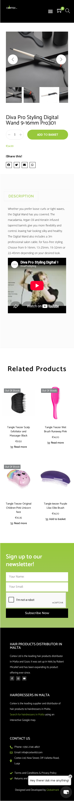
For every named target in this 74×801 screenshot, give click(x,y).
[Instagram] (18, 678)
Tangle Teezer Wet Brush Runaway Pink (55, 429)
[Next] (61, 59)
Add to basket (47, 135)
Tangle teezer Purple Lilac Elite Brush (55, 506)
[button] (50, 11)
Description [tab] (21, 196)
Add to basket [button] (57, 519)
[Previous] (13, 59)
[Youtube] (24, 678)
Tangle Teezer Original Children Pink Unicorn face (18, 508)
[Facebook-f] (12, 678)
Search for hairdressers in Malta (27, 714)
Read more (20, 447)
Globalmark (52, 790)
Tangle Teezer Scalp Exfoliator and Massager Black (18, 431)
